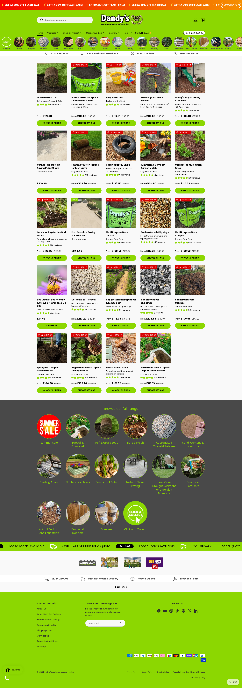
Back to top (121, 587)
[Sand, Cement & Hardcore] (193, 426)
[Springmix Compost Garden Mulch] (52, 348)
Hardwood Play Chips (118, 164)
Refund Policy (147, 672)
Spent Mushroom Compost (184, 301)
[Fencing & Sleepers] (78, 513)
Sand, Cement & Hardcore (193, 444)
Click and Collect (135, 529)
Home (40, 32)
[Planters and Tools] (78, 466)
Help (126, 32)
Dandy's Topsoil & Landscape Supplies (59, 672)
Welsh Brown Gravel (117, 367)
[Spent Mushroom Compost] (190, 280)
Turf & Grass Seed (106, 443)
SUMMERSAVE (229, 4)
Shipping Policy (163, 672)
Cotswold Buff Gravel (83, 299)
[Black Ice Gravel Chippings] (155, 280)
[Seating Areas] (49, 466)
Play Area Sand (114, 97)
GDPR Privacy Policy (197, 678)
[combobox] (65, 20)
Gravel (43, 48)
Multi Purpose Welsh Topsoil (117, 234)
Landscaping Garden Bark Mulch (52, 234)
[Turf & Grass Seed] (107, 426)
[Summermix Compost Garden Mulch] (155, 146)
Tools (166, 48)
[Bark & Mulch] (135, 426)
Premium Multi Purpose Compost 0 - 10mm (84, 99)
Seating (154, 48)
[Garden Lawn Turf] (52, 78)
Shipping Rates (45, 630)
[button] (203, 20)
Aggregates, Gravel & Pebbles (164, 444)
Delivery (113, 32)
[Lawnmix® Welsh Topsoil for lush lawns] (86, 146)
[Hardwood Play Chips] (121, 146)
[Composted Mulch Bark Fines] (190, 146)
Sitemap (41, 646)
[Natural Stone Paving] (135, 466)
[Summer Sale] (49, 426)
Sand (105, 48)
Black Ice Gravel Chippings (149, 301)
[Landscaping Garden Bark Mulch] (52, 213)
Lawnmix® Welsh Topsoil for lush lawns (85, 166)
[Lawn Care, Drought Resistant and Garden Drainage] (164, 466)
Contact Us (43, 635)
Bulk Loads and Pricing (48, 619)
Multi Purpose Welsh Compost (186, 234)
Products (51, 32)
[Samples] (107, 513)
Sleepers (179, 48)
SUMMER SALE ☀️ (143, 32)
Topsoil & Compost (77, 444)
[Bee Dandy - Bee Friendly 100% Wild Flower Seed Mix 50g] (52, 280)
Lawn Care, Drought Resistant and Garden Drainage (164, 487)
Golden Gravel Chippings (154, 232)
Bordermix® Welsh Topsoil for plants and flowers (155, 369)
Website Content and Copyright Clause (189, 672)
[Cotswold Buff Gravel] (86, 280)
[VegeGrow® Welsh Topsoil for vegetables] (86, 348)
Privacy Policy (132, 672)
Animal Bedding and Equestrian (49, 531)
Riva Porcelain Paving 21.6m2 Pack (83, 234)
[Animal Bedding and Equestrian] (49, 513)
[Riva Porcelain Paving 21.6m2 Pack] (86, 213)
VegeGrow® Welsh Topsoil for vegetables (86, 369)
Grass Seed (68, 48)
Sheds (142, 48)
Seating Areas (49, 482)
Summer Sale (49, 443)
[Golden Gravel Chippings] (155, 213)
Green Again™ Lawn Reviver (151, 99)
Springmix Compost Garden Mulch (48, 369)
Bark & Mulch (135, 443)
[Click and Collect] (135, 513)
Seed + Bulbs (216, 48)
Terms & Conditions (47, 641)
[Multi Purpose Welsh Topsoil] (121, 213)
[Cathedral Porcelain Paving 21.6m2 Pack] (52, 146)
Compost (31, 48)
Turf (56, 48)
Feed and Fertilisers (193, 484)
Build (117, 48)
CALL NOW (111, 546)
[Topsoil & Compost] (78, 426)
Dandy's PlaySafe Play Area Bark (187, 99)
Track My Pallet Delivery (49, 614)
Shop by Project (71, 32)
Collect (6, 48)
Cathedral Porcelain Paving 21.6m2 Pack (48, 166)
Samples (106, 529)
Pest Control (191, 48)
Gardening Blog (94, 32)
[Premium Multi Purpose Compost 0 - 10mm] (86, 78)
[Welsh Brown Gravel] (121, 348)
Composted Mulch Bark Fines (188, 166)
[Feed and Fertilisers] (193, 466)
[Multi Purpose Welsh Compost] (190, 213)
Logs (93, 48)
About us (41, 608)
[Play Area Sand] (121, 78)
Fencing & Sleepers (77, 531)
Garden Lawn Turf (47, 97)
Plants (228, 48)
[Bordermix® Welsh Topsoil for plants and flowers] (155, 348)
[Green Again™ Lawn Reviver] (155, 78)
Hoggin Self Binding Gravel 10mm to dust (121, 301)
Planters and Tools (78, 482)
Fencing (204, 48)
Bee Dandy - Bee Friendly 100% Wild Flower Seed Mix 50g (51, 302)
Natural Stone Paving (135, 484)
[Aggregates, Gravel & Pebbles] (164, 426)
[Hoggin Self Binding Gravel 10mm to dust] (121, 280)
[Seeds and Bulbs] (107, 466)
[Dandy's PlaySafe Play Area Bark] (190, 78)
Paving (129, 48)
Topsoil (18, 48)
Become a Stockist (47, 625)
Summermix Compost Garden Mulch (152, 166)
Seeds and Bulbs (106, 482)
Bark (80, 48)
